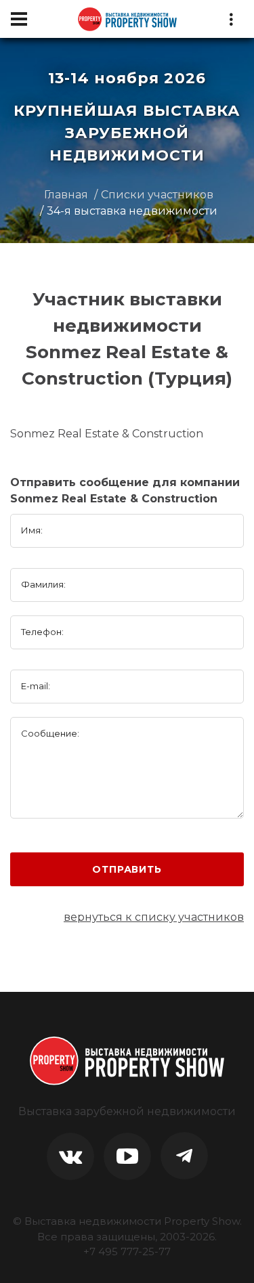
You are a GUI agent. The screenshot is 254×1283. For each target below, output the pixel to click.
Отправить (127, 869)
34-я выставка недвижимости (132, 210)
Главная (66, 194)
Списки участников (157, 194)
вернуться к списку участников (154, 917)
